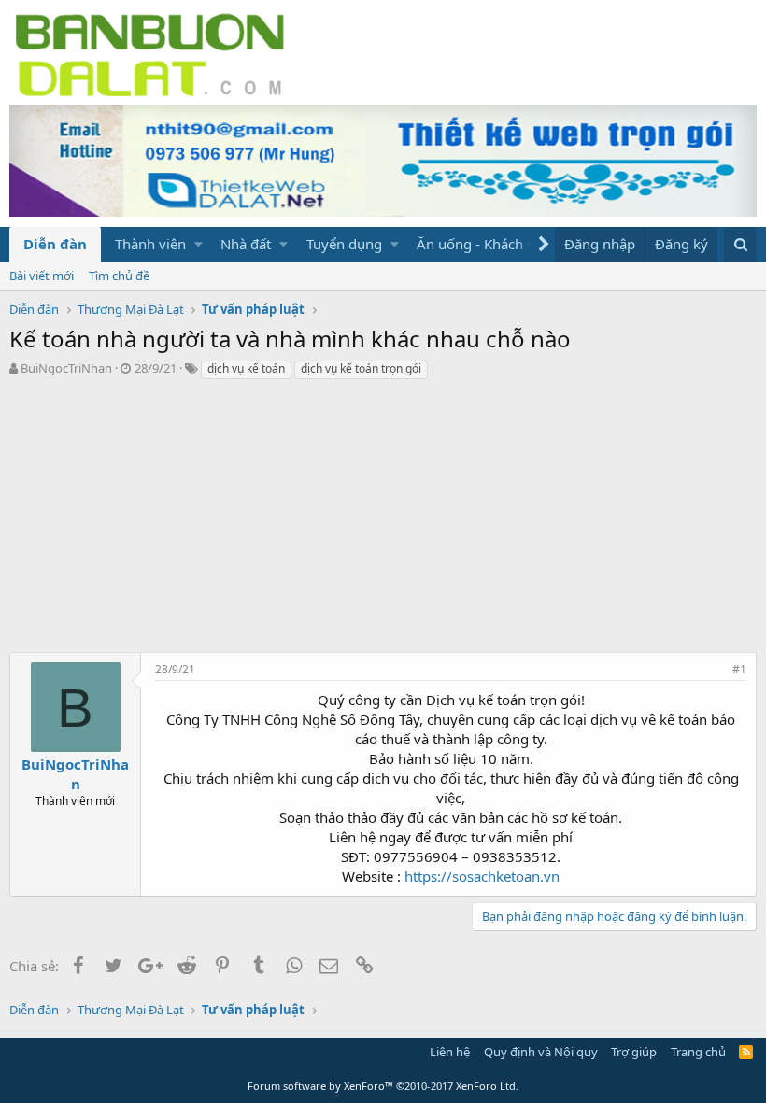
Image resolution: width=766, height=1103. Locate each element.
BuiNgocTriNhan (66, 368)
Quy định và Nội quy (541, 1051)
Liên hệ (450, 1051)
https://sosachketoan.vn (482, 876)
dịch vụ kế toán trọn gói (361, 368)
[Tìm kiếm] (740, 244)
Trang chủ (698, 1051)
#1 (739, 669)
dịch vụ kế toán (246, 368)
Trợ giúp (634, 1051)
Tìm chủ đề (119, 275)
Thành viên (150, 243)
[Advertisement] (383, 521)
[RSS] (746, 1051)
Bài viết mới (41, 275)
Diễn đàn (55, 243)
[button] (198, 244)
